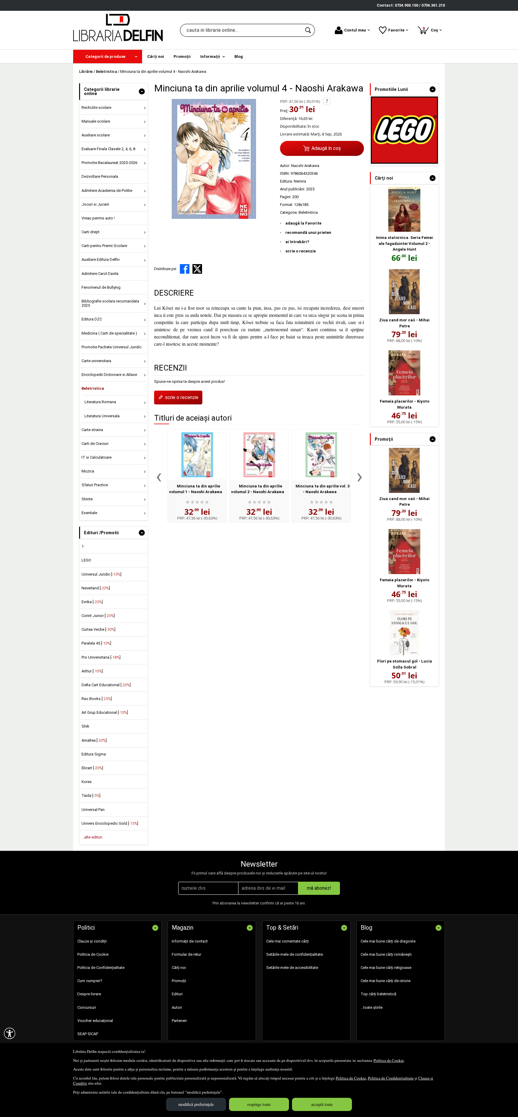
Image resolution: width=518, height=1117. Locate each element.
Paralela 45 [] (96, 643)
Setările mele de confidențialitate (294, 954)
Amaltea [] (94, 740)
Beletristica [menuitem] (93, 388)
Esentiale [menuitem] (89, 513)
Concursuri (86, 1007)
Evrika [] (92, 602)
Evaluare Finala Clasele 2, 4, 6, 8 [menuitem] (108, 149)
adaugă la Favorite (303, 223)
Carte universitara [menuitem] (96, 361)
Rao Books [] (97, 698)
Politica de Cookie (389, 1060)
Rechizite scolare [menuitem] (96, 107)
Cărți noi (179, 967)
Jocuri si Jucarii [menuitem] (95, 204)
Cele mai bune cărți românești (386, 954)
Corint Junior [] (98, 615)
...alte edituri (92, 837)
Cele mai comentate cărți (287, 941)
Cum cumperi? (89, 980)
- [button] (142, 91)
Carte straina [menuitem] (92, 429)
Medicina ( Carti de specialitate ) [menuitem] (109, 333)
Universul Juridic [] (101, 574)
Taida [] (91, 795)
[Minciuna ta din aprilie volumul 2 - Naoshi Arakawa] (259, 454)
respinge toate (259, 1104)
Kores (87, 781)
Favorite (396, 30)
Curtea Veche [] (98, 629)
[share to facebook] (184, 269)
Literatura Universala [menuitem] (102, 416)
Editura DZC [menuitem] (92, 319)
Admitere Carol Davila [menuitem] (100, 273)
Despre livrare (89, 994)
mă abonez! (319, 888)
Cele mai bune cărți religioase (386, 967)
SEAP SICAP (87, 1034)
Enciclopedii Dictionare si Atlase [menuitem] (109, 374)
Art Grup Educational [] (105, 712)
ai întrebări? (297, 242)
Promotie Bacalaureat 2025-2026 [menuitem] (109, 162)
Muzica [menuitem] (88, 471)
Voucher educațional (95, 1020)
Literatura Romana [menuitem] (100, 402)
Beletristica (308, 212)
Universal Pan (93, 809)
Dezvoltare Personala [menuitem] (100, 176)
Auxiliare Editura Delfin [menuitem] (101, 259)
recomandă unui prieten (308, 232)
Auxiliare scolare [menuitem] (96, 135)
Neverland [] (96, 588)
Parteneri (179, 1020)
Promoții (179, 980)
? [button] (327, 101)
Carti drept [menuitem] (91, 232)
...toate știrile (372, 1007)
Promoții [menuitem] (182, 56)
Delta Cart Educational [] (106, 685)
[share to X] (197, 269)
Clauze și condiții (92, 941)
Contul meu (355, 30)
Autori (177, 1007)
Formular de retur (186, 954)
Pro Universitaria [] (101, 657)
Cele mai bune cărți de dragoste (388, 941)
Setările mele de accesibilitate (292, 967)
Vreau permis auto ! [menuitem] (98, 218)
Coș (431, 29)
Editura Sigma (94, 754)
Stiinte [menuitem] (87, 499)
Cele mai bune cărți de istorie (385, 980)
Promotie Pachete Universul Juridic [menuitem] (111, 347)
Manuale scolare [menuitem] (96, 121)
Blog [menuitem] (238, 56)
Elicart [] (92, 768)
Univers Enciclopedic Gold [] (110, 823)
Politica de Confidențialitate (391, 1078)
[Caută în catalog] (308, 30)
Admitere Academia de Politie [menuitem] (107, 190)
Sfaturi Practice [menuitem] (95, 485)
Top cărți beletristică (378, 994)
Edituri (177, 994)
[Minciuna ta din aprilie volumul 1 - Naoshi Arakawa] (197, 454)
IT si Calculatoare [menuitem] (97, 457)
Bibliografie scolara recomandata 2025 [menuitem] (110, 303)
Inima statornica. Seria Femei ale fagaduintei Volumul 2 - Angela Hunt (404, 243)
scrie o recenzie (300, 251)
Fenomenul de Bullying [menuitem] (101, 287)
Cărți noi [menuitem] (155, 56)
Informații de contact (190, 941)
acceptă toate (322, 1104)
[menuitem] (107, 56)
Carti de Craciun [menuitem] (95, 443)
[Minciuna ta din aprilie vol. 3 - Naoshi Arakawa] (321, 454)
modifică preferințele (196, 1104)
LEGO (86, 560)
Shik (85, 726)
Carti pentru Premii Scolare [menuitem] (104, 245)
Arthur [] (92, 671)
